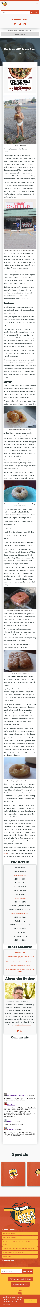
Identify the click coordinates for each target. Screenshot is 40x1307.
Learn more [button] (6, 1304)
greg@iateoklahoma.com (23, 1025)
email (5, 853)
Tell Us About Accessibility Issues (20, 1279)
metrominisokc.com (20, 898)
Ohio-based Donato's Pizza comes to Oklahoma (20, 962)
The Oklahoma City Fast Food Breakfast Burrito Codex (20, 957)
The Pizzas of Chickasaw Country (20, 965)
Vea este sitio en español (20, 1284)
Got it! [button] (31, 1301)
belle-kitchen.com (20, 875)
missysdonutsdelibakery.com (20, 913)
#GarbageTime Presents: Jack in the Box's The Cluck (20, 970)
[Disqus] (20, 1065)
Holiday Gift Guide (20, 952)
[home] (3, 3)
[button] (37, 4)
